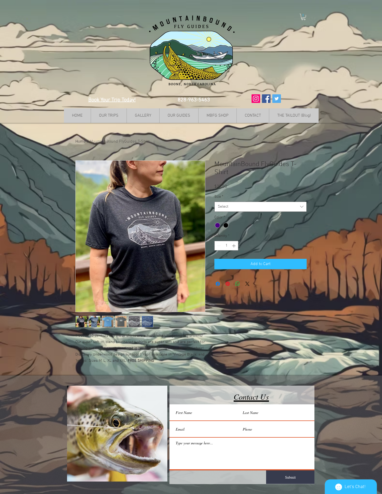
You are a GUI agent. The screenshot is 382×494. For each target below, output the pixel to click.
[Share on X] (247, 284)
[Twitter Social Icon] (276, 98)
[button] (303, 17)
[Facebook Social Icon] (266, 98)
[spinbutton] (226, 245)
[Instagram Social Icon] (256, 98)
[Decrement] (218, 245)
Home (80, 141)
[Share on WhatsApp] (237, 284)
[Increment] (234, 245)
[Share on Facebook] (218, 284)
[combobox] (260, 207)
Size (218, 197)
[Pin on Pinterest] (228, 284)
